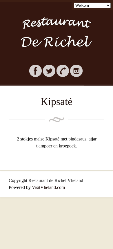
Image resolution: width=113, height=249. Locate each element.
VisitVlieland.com (48, 187)
